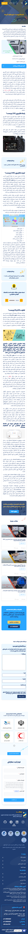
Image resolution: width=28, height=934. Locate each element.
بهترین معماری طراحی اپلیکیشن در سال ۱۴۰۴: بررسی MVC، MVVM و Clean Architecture (14, 540)
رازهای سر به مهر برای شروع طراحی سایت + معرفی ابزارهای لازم (14, 277)
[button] (21, 3)
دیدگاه (23, 654)
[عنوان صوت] (12, 300)
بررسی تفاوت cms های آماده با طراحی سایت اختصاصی (14, 165)
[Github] (5, 822)
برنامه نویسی (23, 880)
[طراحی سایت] (2, 873)
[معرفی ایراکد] (2, 857)
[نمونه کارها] (2, 867)
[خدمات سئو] (2, 883)
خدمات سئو (23, 883)
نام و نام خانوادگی (20, 768)
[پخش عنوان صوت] (21, 300)
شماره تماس (21, 774)
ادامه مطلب (22, 543)
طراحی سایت (7, 90)
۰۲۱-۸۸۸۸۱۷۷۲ (7, 919)
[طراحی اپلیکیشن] (2, 877)
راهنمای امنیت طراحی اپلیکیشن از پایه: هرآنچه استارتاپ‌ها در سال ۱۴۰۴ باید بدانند (14, 591)
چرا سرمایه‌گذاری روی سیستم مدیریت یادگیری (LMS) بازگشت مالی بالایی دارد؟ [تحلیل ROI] (14, 565)
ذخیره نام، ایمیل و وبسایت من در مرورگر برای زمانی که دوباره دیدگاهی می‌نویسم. (14, 692)
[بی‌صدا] (6, 300)
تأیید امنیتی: (18, 791)
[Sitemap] (14, 824)
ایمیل (24, 679)
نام (24, 673)
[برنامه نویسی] (2, 880)
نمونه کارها (23, 867)
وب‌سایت (23, 685)
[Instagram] (23, 822)
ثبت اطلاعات (14, 800)
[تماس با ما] (2, 860)
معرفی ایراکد (23, 857)
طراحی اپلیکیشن (22, 877)
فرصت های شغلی (22, 864)
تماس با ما (23, 861)
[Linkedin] (17, 822)
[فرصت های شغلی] (2, 864)
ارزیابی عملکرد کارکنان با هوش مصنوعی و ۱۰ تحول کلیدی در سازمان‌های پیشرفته (15, 900)
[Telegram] (11, 822)
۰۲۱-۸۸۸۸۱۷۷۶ (7, 921)
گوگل (9, 377)
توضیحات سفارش (20, 780)
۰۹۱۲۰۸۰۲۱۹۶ (6, 924)
